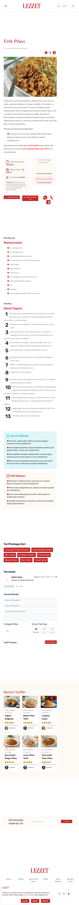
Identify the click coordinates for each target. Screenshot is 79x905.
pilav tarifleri (33, 145)
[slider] (44, 167)
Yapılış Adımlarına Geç (31, 198)
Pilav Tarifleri (26, 560)
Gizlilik (45, 879)
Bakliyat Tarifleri (11, 560)
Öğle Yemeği (10, 555)
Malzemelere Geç (13, 197)
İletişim (21, 879)
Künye (8, 879)
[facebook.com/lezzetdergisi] (59, 894)
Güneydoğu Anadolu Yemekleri (17, 550)
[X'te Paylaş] (50, 52)
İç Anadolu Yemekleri (27, 555)
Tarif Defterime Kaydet (45, 179)
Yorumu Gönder (51, 642)
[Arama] (73, 6)
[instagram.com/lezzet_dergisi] (64, 894)
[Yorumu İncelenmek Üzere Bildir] (56, 577)
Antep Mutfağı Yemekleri (42, 550)
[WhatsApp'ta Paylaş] (46, 52)
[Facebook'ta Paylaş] (54, 52)
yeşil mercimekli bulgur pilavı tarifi (34, 149)
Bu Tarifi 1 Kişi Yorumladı (44, 173)
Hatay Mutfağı (43, 555)
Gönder (67, 821)
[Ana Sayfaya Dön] (40, 870)
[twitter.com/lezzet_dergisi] (68, 894)
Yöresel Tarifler (40, 560)
